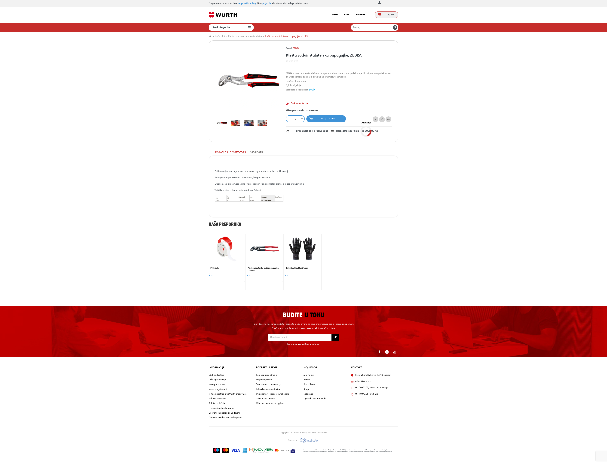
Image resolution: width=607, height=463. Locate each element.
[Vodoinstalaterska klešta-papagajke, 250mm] (265, 249)
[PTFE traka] (227, 249)
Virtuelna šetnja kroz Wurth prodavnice (227, 394)
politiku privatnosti (310, 344)
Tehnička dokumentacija (268, 389)
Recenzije (256, 151)
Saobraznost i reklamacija (268, 384)
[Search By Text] (395, 27)
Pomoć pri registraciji (266, 375)
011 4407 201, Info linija (366, 394)
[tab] (230, 152)
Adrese (307, 380)
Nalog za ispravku (217, 384)
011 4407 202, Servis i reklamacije (371, 387)
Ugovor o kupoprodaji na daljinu (224, 413)
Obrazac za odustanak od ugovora (225, 417)
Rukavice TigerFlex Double (297, 268)
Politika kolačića (217, 403)
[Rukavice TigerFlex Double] (303, 249)
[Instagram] (386, 352)
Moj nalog (309, 375)
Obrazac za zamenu (265, 398)
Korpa (307, 389)
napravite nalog (247, 3)
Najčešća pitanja (264, 380)
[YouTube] (394, 352)
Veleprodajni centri (218, 389)
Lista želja (308, 394)
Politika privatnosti (218, 398)
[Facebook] (379, 352)
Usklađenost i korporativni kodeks (272, 394)
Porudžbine (309, 384)
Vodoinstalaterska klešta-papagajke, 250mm (263, 269)
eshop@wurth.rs (363, 381)
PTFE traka (214, 268)
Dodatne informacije (230, 151)
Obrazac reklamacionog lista (270, 403)
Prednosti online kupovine (221, 408)
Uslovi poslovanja (217, 380)
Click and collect (216, 375)
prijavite (266, 3)
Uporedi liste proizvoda (315, 398)
